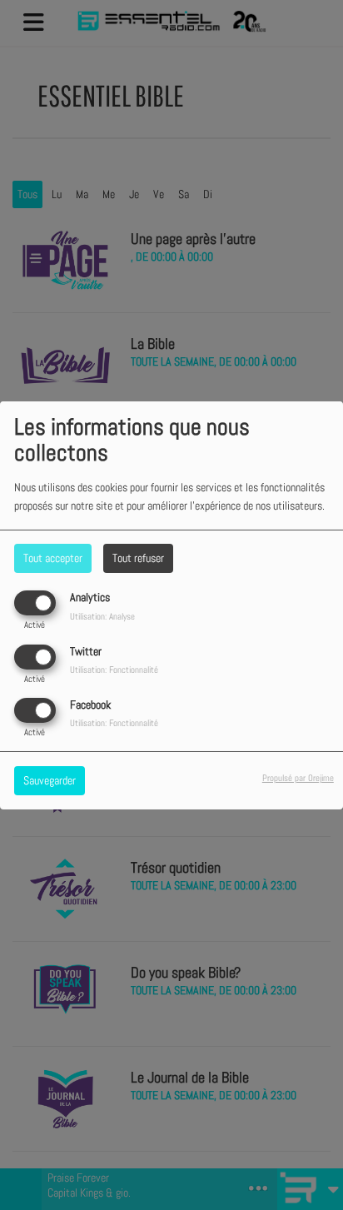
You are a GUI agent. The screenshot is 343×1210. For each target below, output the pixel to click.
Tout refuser (138, 557)
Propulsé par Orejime (298, 778)
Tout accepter (52, 557)
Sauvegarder (49, 780)
